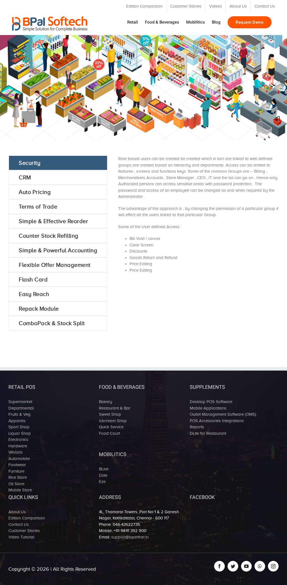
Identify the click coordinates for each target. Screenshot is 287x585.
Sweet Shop (110, 414)
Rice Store (17, 477)
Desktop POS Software (211, 401)
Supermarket (20, 401)
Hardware (17, 446)
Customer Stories (24, 530)
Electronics (18, 439)
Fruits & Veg (19, 414)
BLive (103, 469)
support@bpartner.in (130, 537)
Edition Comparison (26, 518)
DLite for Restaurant (208, 433)
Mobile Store (20, 490)
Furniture (16, 471)
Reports (197, 427)
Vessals (15, 452)
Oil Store (16, 484)
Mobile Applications (208, 408)
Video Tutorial (21, 537)
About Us (17, 512)
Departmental (21, 408)
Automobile (19, 458)
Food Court (109, 433)
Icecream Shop (113, 420)
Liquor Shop (19, 433)
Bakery (105, 401)
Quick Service (111, 427)
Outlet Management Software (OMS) (223, 414)
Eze (102, 481)
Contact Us (18, 524)
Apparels (17, 420)
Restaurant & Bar (114, 408)
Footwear (17, 465)
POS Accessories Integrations (217, 420)
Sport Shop (18, 427)
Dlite (103, 475)
